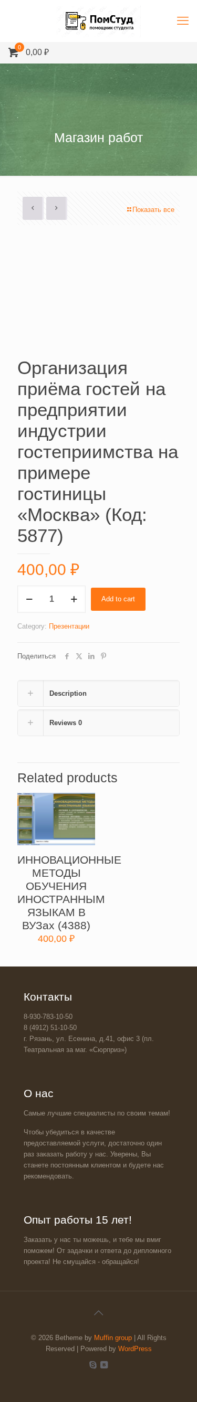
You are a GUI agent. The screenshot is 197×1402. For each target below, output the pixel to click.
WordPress (135, 1349)
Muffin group (113, 1338)
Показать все (153, 210)
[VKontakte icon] (104, 1364)
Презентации (69, 626)
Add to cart (118, 599)
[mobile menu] (183, 21)
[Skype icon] (93, 1364)
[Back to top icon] (99, 1313)
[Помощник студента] (98, 21)
